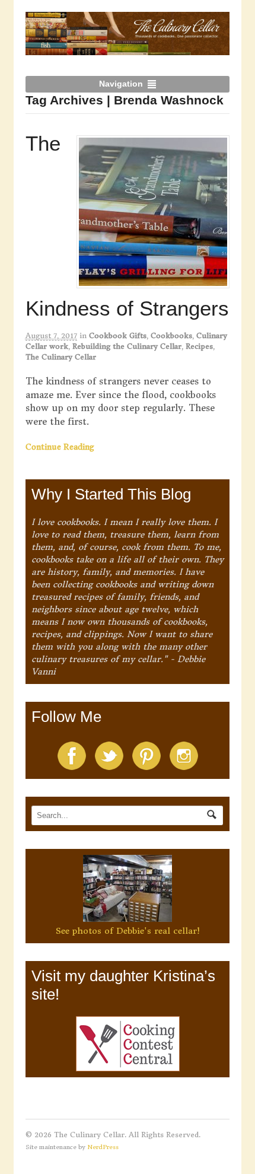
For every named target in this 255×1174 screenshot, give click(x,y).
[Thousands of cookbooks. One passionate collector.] (128, 49)
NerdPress (103, 1147)
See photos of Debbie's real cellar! (128, 930)
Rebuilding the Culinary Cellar (126, 346)
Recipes (199, 346)
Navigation (121, 83)
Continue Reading (60, 447)
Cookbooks (171, 335)
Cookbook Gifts (117, 335)
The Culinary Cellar (61, 356)
